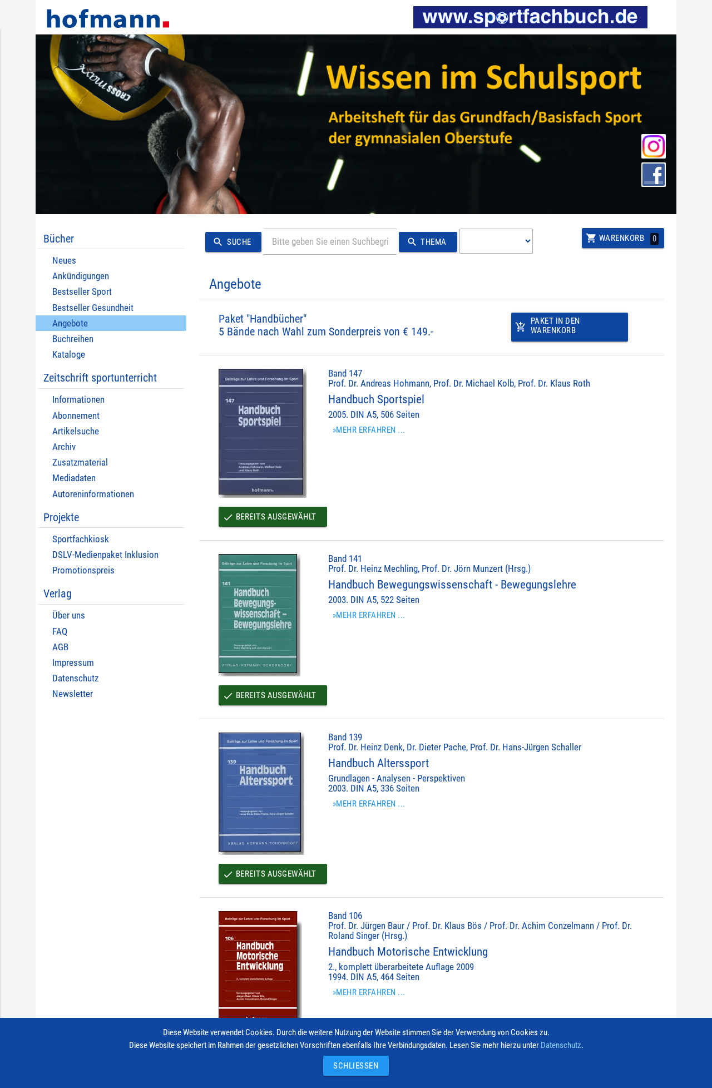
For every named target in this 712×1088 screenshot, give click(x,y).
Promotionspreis (83, 570)
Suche (231, 242)
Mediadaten (74, 478)
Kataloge (68, 354)
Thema (427, 242)
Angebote (70, 323)
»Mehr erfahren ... (369, 430)
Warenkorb (621, 238)
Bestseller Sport (82, 291)
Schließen (353, 1066)
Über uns (68, 615)
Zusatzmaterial (80, 462)
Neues (64, 260)
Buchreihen (72, 339)
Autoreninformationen (93, 494)
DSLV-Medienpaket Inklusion (105, 555)
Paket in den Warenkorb (547, 325)
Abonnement (76, 416)
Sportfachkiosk (80, 539)
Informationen (78, 399)
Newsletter (72, 694)
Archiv (64, 447)
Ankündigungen (80, 276)
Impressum (73, 662)
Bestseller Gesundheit (93, 308)
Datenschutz (75, 678)
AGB (60, 647)
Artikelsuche (75, 431)
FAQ (59, 631)
